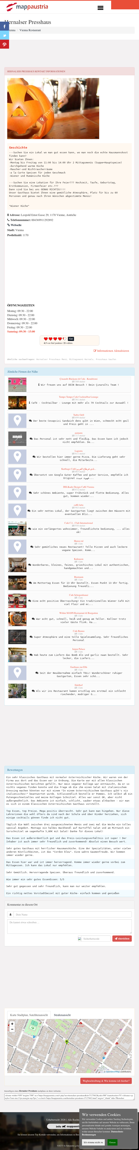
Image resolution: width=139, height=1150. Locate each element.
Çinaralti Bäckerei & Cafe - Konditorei (79, 378)
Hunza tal (78, 540)
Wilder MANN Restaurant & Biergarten (78, 613)
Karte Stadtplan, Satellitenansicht (29, 1015)
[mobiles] (100, 7)
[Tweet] (4, 35)
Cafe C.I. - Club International (78, 522)
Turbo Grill (78, 414)
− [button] (12, 1029)
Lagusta (79, 450)
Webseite (16, 225)
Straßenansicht (62, 1015)
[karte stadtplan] (27, 6)
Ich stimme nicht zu (93, 1142)
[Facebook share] (4, 26)
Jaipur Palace (78, 649)
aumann (79, 432)
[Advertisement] (69, 53)
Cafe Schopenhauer (78, 595)
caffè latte (78, 504)
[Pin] (4, 44)
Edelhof (79, 685)
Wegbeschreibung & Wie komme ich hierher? (106, 1080)
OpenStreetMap (113, 1071)
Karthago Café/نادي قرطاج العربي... (78, 468)
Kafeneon (78, 559)
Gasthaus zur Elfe (78, 667)
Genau (112, 1142)
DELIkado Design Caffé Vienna (78, 486)
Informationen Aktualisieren (112, 350)
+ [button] (12, 1024)
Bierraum (78, 577)
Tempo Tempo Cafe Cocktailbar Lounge (78, 396)
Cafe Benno (79, 631)
